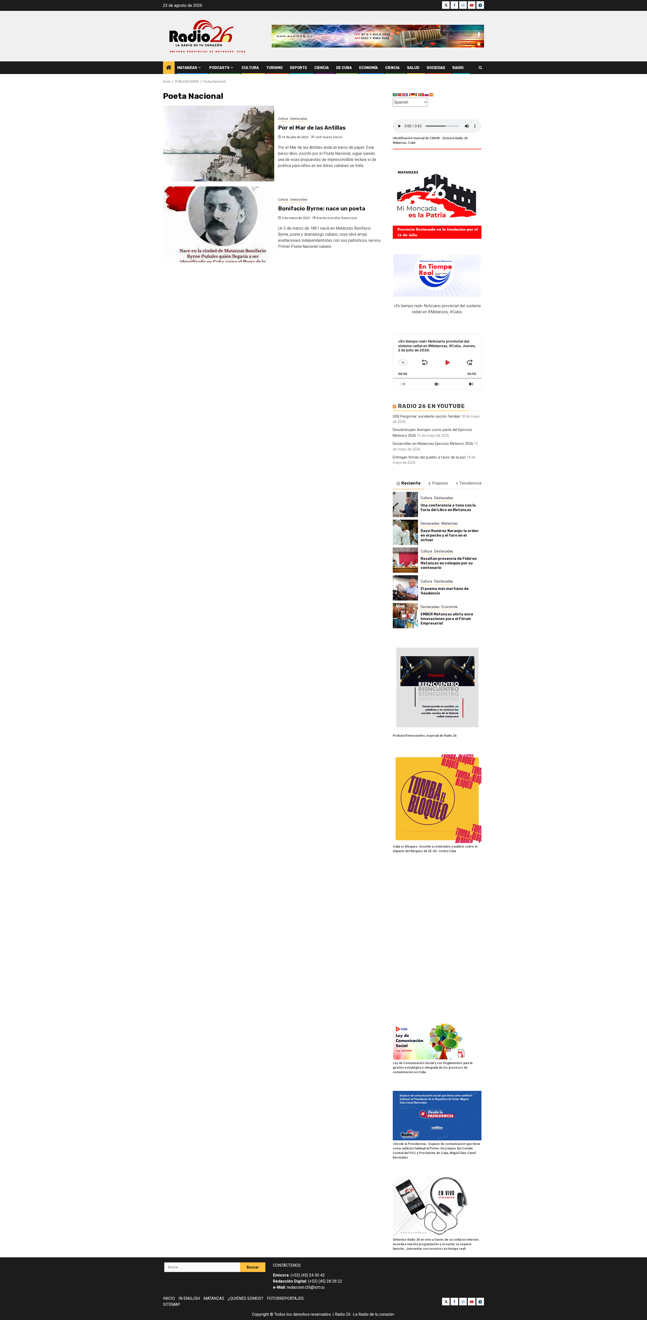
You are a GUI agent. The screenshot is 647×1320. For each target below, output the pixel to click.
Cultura (250, 68)
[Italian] (417, 94)
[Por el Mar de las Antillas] (218, 143)
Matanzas (187, 68)
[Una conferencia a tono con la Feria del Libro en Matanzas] (405, 504)
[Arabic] (395, 94)
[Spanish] (431, 94)
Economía (368, 68)
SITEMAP (171, 1304)
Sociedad (436, 68)
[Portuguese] (422, 94)
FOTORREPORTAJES (285, 1298)
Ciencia (321, 68)
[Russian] (427, 94)
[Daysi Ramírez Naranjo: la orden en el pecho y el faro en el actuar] (405, 532)
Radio (458, 68)
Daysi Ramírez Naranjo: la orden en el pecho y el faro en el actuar (449, 535)
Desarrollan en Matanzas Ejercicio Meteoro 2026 (433, 443)
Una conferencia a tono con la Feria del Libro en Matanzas (448, 507)
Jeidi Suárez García (328, 137)
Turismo (274, 68)
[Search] (480, 68)
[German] (413, 94)
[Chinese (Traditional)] (399, 94)
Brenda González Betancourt (336, 218)
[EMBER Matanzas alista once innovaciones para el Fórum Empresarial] (405, 615)
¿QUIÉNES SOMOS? (245, 1298)
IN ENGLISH (189, 1298)
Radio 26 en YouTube (431, 406)
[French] (408, 94)
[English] (404, 94)
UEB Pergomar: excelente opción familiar (426, 416)
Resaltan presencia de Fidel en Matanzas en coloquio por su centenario (449, 563)
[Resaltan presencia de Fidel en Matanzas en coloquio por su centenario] (405, 560)
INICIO (169, 1298)
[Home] (169, 67)
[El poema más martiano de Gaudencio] (405, 588)
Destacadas (298, 119)
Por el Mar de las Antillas (312, 127)
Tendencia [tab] (470, 483)
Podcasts (219, 68)
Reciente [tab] (411, 483)
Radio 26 (343, 1314)
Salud (413, 68)
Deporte (298, 68)
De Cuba (344, 68)
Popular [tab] (440, 483)
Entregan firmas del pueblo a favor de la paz (429, 457)
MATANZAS (213, 1298)
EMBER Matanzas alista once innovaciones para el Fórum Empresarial (447, 619)
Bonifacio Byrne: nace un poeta (321, 208)
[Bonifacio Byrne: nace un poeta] (218, 224)
